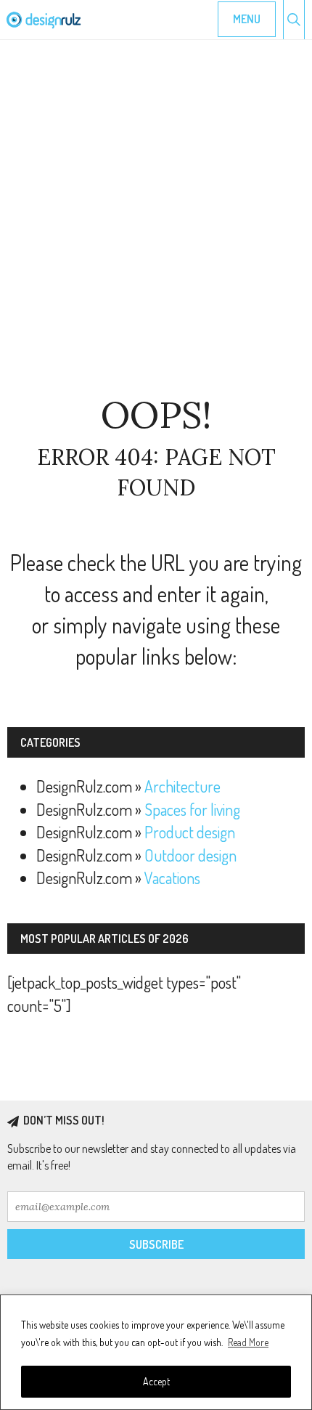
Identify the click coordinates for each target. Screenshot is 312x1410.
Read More (248, 1342)
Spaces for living (192, 809)
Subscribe (156, 1244)
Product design (189, 832)
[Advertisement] (156, 218)
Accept (156, 1381)
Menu (246, 19)
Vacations (172, 877)
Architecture (182, 786)
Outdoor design (190, 855)
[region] (156, 1352)
